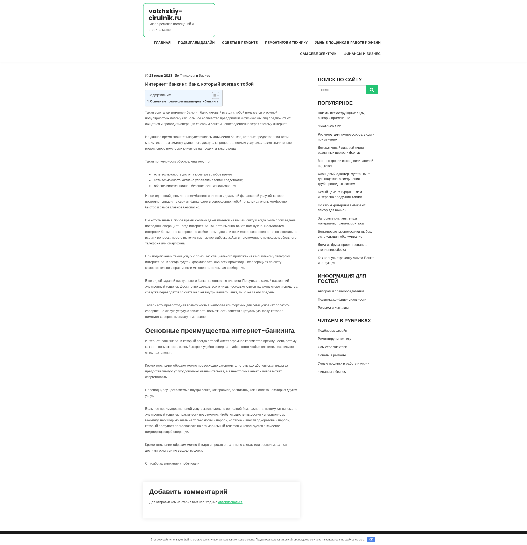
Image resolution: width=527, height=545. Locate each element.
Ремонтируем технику (286, 42)
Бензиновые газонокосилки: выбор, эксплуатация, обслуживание (345, 234)
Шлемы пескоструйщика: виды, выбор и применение (341, 115)
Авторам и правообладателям (341, 291)
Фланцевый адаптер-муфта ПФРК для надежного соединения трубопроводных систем (344, 179)
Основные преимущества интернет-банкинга (184, 101)
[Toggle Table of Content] (213, 95)
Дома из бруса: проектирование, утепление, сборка (342, 247)
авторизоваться (230, 502)
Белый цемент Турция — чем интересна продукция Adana (340, 194)
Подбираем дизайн (196, 42)
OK (371, 539)
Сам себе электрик (318, 53)
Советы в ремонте (240, 42)
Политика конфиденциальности (342, 299)
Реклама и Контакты (333, 307)
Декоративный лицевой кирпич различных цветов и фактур (341, 150)
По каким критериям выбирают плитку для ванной (341, 208)
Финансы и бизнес (362, 53)
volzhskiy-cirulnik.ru (165, 14)
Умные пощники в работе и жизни (348, 42)
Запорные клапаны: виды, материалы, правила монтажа (341, 221)
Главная (162, 42)
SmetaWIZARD (329, 126)
